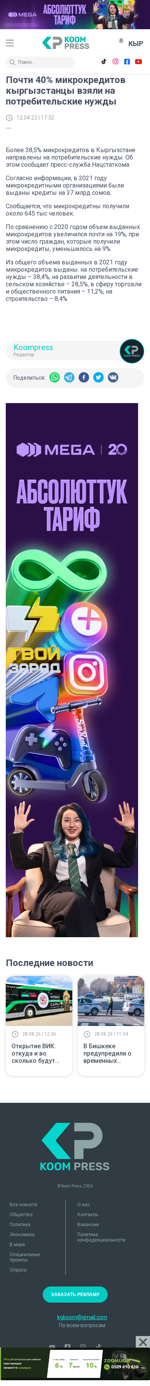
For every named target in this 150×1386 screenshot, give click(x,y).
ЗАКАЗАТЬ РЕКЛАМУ (75, 1294)
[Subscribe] (121, 40)
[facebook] (83, 378)
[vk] (113, 378)
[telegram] (69, 378)
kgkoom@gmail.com (82, 1317)
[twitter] (98, 378)
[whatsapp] (54, 378)
